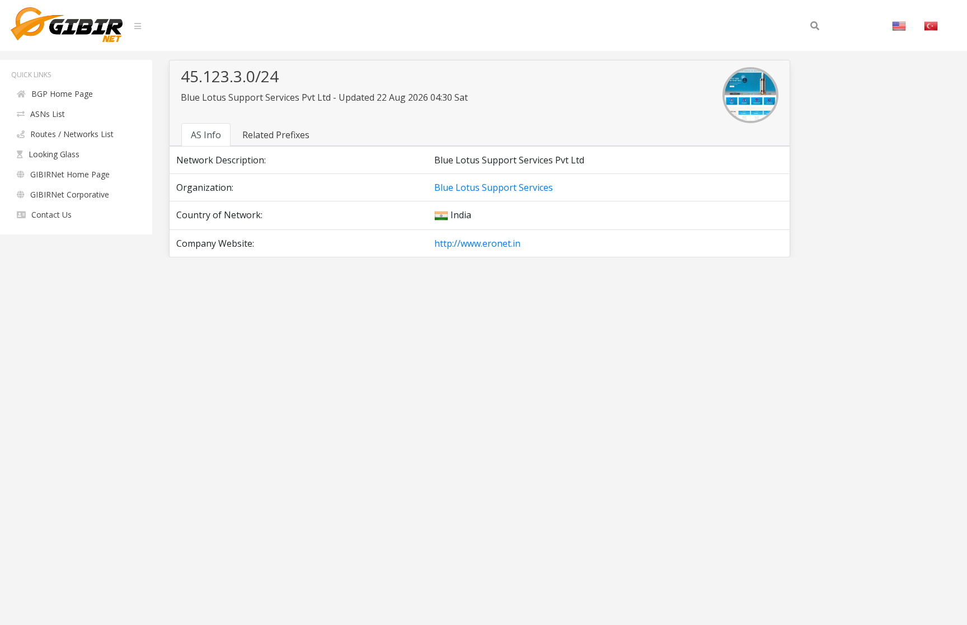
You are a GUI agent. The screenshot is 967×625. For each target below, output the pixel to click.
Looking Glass (54, 154)
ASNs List (47, 114)
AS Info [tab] (206, 135)
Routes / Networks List (72, 134)
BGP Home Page (62, 93)
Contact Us (51, 214)
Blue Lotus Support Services (493, 187)
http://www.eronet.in (477, 243)
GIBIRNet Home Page (70, 174)
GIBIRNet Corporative (69, 194)
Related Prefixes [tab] (275, 135)
